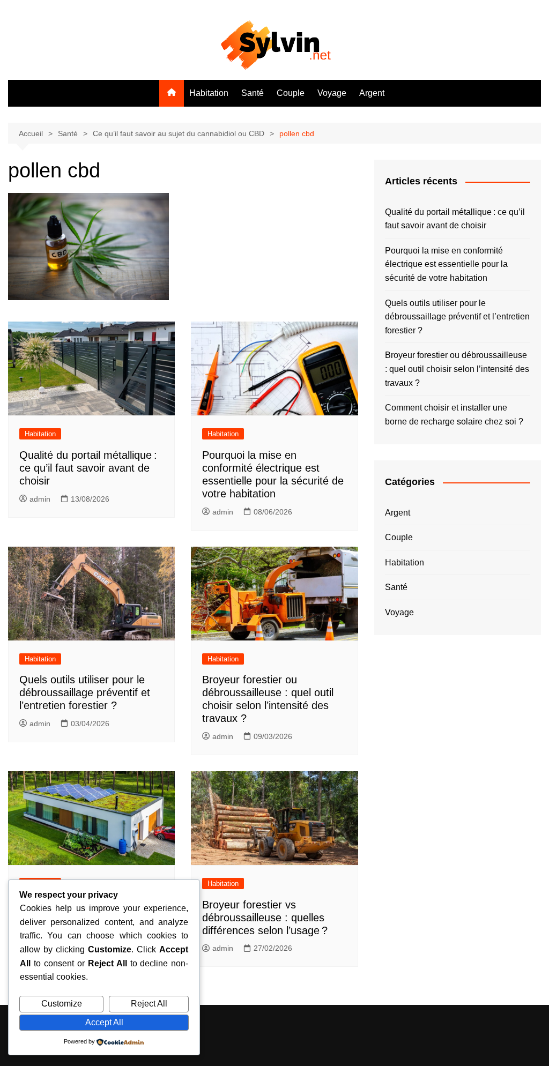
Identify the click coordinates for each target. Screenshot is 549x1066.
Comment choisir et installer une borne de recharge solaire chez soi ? (454, 414)
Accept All (104, 1022)
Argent (371, 93)
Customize (61, 1003)
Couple (291, 93)
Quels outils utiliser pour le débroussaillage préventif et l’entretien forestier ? (84, 692)
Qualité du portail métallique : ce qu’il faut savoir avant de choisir (88, 468)
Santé (252, 93)
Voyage (331, 93)
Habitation (208, 93)
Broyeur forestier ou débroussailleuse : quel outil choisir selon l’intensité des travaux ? (457, 369)
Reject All (149, 1003)
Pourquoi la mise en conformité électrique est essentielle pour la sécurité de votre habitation (446, 264)
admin (39, 499)
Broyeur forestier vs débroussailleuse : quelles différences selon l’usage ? (265, 917)
